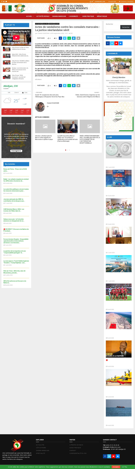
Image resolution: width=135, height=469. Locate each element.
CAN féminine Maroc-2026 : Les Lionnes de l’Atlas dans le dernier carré (118, 305)
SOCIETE (57, 23)
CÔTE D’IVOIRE (41, 448)
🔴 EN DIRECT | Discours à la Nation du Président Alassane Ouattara (117, 362)
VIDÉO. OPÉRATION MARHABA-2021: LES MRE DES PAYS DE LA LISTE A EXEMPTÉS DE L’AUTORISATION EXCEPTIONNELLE (90, 139)
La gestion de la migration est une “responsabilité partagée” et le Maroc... (118, 421)
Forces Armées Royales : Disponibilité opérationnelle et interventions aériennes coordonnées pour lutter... (117, 391)
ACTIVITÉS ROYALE (42, 16)
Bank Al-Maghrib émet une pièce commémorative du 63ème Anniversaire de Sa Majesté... (118, 163)
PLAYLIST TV (10, 25)
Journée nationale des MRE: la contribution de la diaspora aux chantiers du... (117, 277)
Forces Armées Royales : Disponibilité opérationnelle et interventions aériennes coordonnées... (15, 240)
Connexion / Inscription (127, 1)
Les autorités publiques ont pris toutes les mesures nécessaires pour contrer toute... (118, 248)
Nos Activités (10, 164)
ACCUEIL (29, 16)
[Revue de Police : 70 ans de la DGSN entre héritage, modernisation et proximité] (119, 178)
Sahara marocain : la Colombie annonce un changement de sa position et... (117, 334)
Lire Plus (124, 467)
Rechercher (109, 24)
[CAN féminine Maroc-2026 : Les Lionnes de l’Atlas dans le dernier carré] (119, 292)
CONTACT (72, 450)
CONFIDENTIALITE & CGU (77, 453)
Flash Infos (45, 23)
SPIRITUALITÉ (40, 453)
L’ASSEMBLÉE (73, 16)
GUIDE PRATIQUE (88, 16)
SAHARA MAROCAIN (59, 16)
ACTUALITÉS (38, 23)
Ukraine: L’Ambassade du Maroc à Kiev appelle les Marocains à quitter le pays (44, 137)
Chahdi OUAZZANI (44, 33)
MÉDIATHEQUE (102, 16)
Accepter (116, 467)
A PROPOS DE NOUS (76, 445)
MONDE (51, 23)
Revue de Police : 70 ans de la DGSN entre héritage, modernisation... (117, 191)
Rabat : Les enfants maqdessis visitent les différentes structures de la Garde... (117, 220)
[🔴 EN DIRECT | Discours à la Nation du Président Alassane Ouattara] (119, 349)
